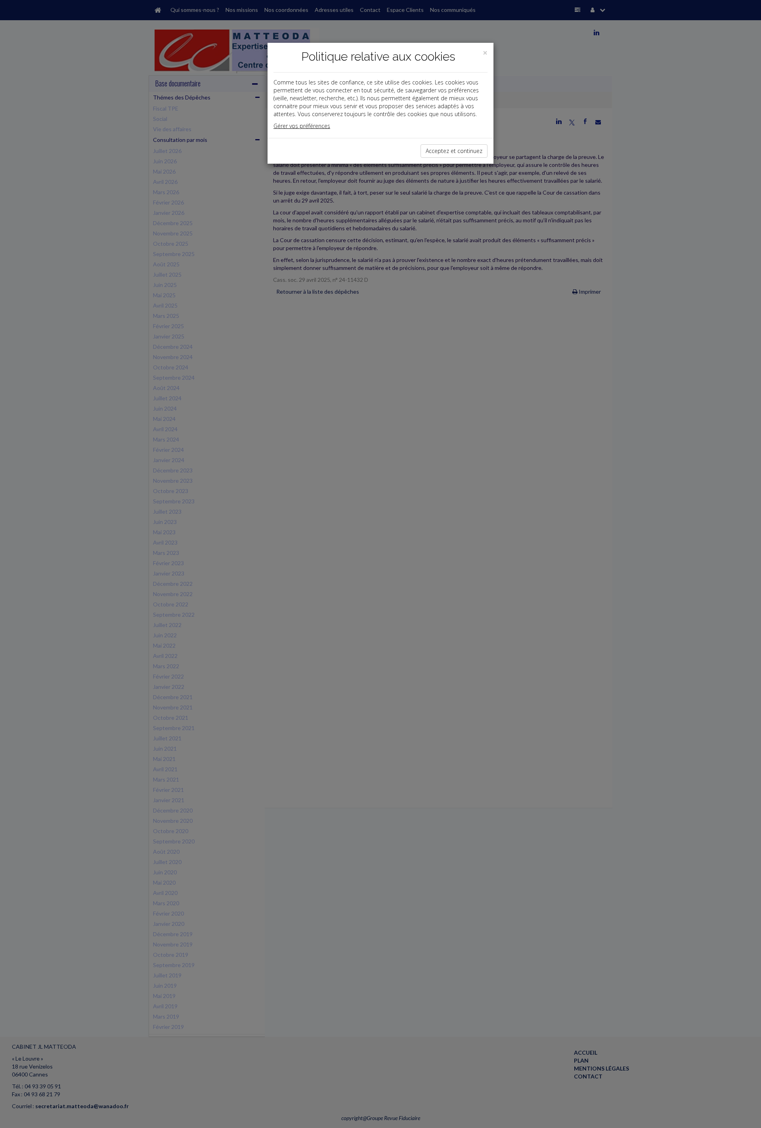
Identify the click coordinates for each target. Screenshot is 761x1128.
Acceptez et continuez (454, 151)
